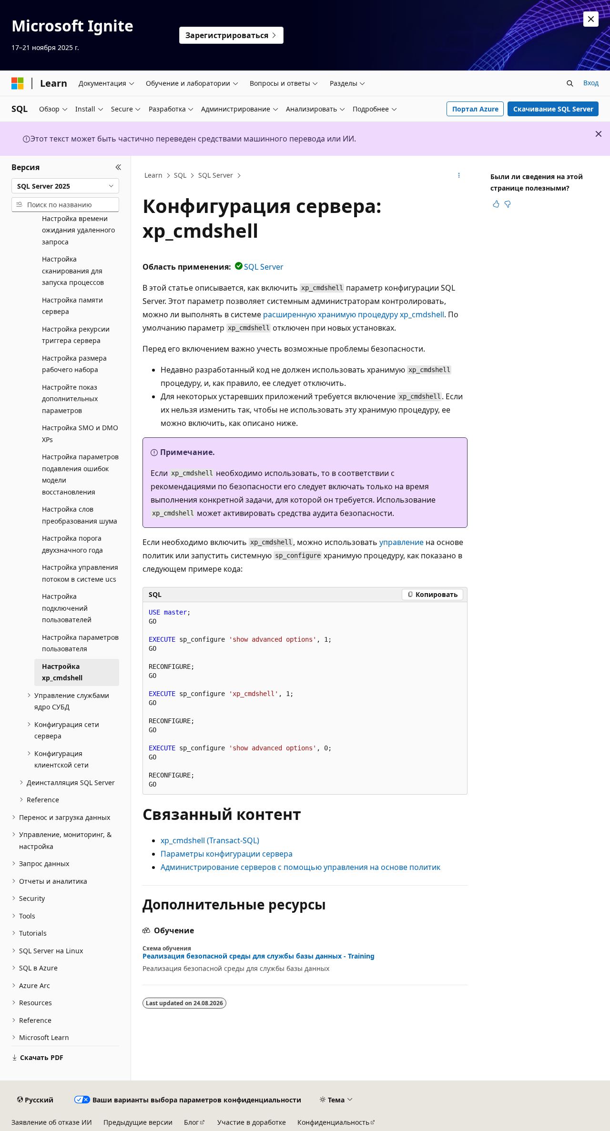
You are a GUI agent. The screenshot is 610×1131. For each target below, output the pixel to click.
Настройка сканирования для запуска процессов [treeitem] (73, 270)
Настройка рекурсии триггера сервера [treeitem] (76, 334)
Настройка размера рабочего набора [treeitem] (74, 363)
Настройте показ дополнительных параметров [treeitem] (70, 399)
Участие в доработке (251, 1122)
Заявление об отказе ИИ (51, 1122)
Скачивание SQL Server (553, 108)
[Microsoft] (17, 83)
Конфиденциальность (333, 1122)
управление (401, 542)
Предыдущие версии (138, 1122)
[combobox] (65, 185)
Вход (591, 82)
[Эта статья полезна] (496, 204)
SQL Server (215, 175)
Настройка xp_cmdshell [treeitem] (62, 672)
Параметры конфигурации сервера (227, 853)
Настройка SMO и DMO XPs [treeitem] (80, 433)
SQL (180, 175)
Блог (191, 1122)
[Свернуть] (118, 167)
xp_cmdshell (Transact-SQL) (210, 840)
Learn (153, 175)
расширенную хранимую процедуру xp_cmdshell (353, 314)
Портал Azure (475, 108)
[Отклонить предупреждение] (591, 19)
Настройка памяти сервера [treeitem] (72, 305)
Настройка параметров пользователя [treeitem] (80, 643)
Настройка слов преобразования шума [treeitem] (79, 515)
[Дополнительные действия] (459, 175)
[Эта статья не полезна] (507, 204)
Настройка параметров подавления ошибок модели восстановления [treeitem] (80, 474)
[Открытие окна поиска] (570, 83)
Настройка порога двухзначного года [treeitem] (72, 544)
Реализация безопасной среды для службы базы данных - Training (258, 956)
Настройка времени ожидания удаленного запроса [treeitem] (78, 230)
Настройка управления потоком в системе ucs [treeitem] (80, 573)
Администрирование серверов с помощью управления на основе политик (300, 867)
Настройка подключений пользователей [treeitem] (67, 608)
